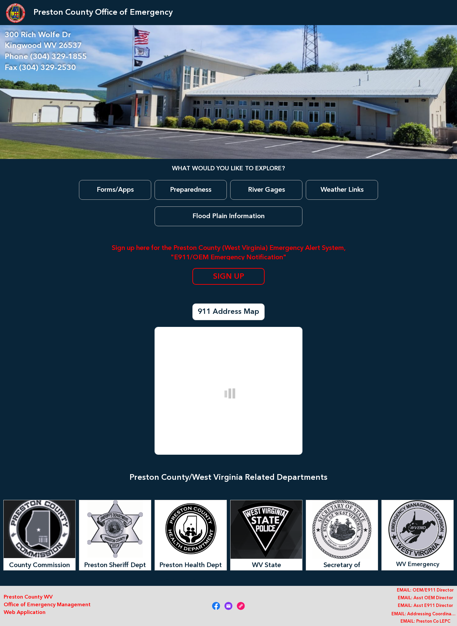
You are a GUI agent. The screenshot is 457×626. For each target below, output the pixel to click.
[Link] (241, 606)
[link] (216, 606)
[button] (115, 190)
